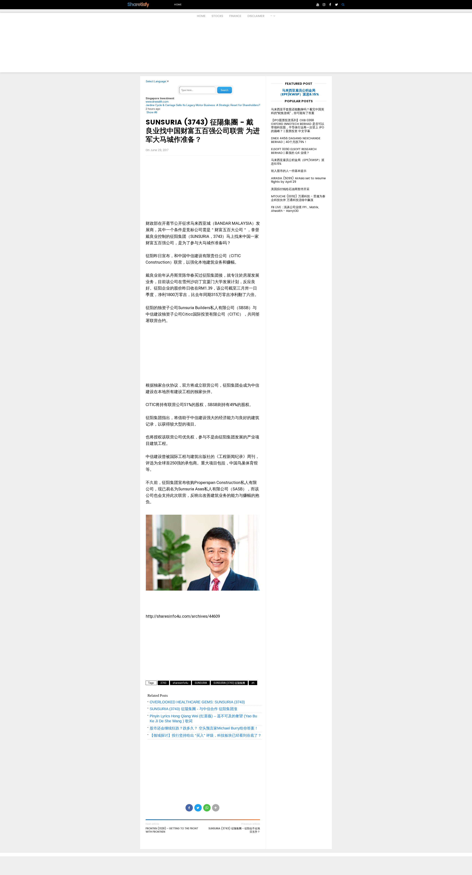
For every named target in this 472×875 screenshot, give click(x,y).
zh (252, 682)
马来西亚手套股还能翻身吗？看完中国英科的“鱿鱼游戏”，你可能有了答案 (297, 111)
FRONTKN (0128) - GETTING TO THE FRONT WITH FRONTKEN (172, 830)
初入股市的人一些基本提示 (288, 171)
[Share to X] (198, 807)
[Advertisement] (236, 46)
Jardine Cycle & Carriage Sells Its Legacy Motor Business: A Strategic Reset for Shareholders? (203, 105)
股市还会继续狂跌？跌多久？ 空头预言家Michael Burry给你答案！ (204, 728)
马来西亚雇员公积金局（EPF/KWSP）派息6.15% (299, 92)
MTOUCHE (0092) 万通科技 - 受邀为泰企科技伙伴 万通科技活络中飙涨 (298, 198)
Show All (152, 112)
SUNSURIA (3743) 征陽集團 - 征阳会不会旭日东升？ (234, 830)
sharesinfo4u (180, 682)
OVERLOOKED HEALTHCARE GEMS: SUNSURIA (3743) (197, 702)
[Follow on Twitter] (336, 4)
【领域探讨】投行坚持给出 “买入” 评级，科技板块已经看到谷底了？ (205, 735)
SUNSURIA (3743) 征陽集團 (229, 682)
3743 (163, 682)
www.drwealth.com (157, 101)
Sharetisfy (138, 4)
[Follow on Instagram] (324, 4)
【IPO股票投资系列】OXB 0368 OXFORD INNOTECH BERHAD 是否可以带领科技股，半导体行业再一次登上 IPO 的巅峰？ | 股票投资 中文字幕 (297, 125)
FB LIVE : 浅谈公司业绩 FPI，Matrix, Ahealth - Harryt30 (295, 209)
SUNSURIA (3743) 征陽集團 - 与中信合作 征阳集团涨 (193, 709)
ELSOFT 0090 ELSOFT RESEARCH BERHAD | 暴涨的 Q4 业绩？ (293, 151)
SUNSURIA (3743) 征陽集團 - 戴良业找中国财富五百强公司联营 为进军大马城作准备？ (203, 130)
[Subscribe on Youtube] (317, 4)
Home (178, 4)
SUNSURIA (201, 682)
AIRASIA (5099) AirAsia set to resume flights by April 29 (298, 180)
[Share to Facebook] (189, 807)
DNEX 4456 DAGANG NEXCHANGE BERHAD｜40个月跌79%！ (295, 140)
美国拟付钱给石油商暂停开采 (290, 189)
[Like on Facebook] (330, 4)
